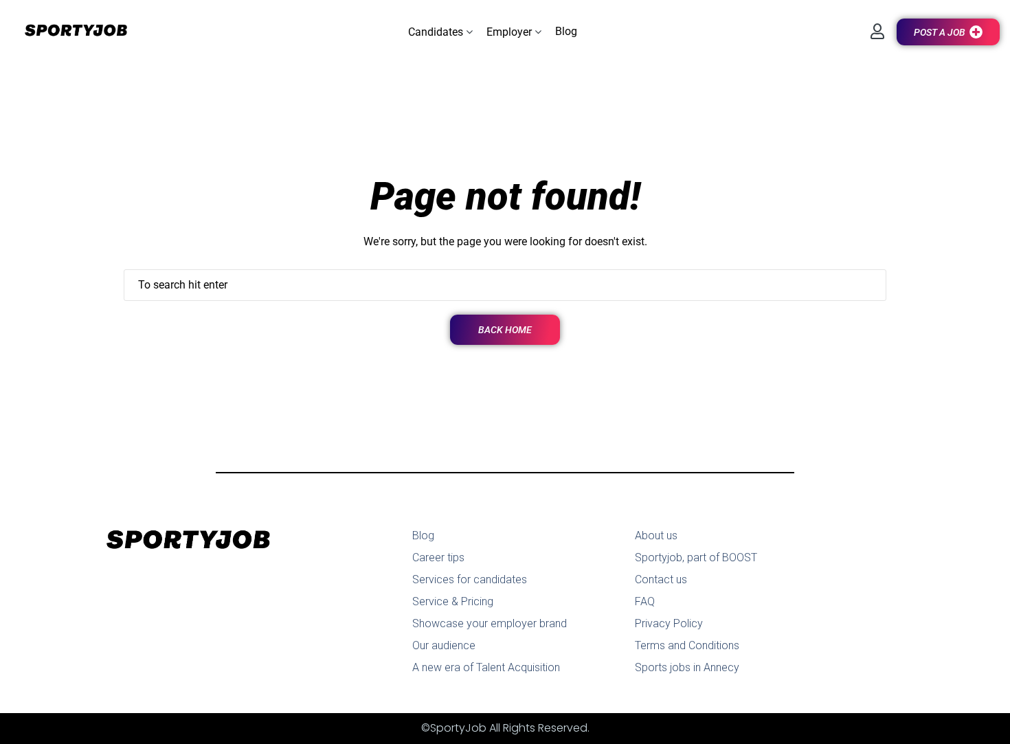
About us (656, 535)
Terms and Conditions (687, 645)
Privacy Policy (669, 623)
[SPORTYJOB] (68, 31)
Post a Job (939, 32)
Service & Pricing (452, 601)
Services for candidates (469, 579)
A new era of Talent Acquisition (486, 667)
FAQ (645, 601)
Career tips (438, 557)
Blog (423, 535)
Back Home (505, 329)
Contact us (661, 579)
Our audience (443, 645)
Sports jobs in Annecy (687, 667)
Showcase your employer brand (489, 623)
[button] (440, 31)
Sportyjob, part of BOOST (696, 557)
